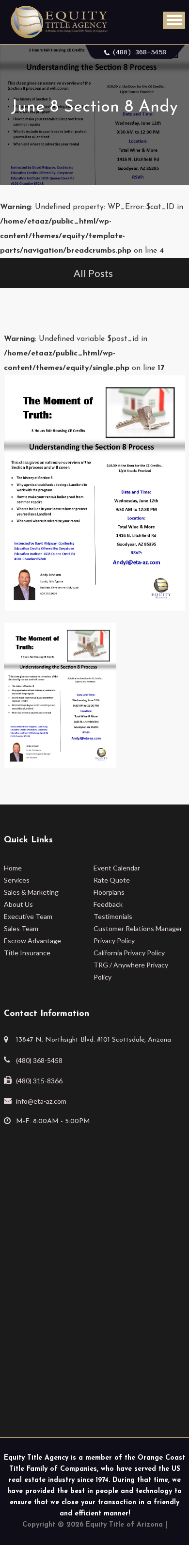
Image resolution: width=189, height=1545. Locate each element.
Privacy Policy (114, 940)
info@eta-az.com (41, 1101)
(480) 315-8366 (39, 1081)
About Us (18, 904)
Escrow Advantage (32, 940)
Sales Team (21, 928)
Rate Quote (112, 880)
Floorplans (109, 892)
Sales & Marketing (31, 892)
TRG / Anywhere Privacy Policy (131, 971)
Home (13, 868)
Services (17, 880)
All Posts (93, 273)
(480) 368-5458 (139, 52)
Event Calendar (117, 868)
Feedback (108, 904)
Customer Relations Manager (138, 928)
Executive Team (28, 916)
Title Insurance (27, 953)
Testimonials (113, 916)
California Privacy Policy (129, 953)
